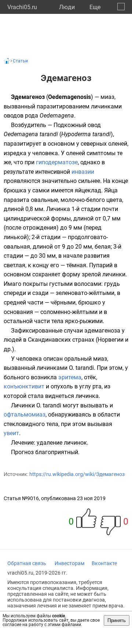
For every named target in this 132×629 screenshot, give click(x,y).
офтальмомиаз (24, 414)
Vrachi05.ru (22, 7)
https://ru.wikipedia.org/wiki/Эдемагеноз (77, 474)
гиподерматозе (57, 162)
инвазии (83, 171)
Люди (67, 7)
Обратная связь (26, 563)
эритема (69, 377)
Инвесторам (69, 563)
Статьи (20, 61)
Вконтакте (104, 563)
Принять (116, 620)
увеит (11, 433)
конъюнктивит (24, 386)
